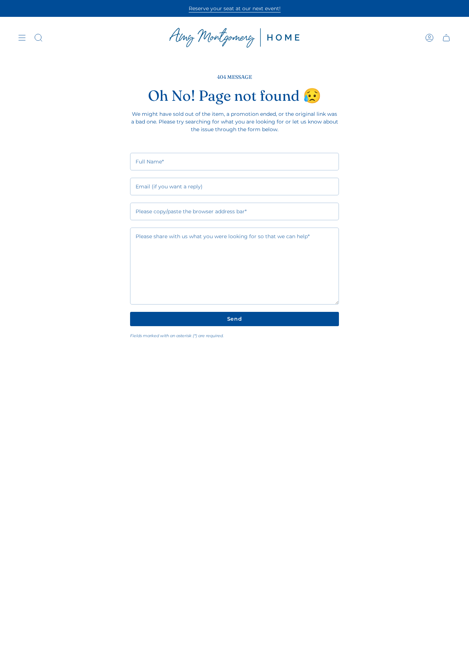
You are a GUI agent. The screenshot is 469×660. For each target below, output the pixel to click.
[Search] (38, 38)
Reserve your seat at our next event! (235, 8)
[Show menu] (22, 38)
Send (234, 319)
